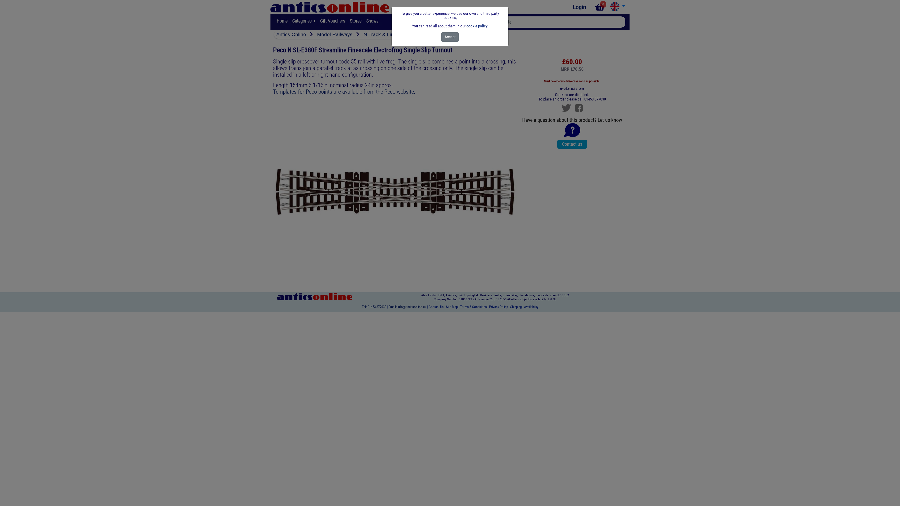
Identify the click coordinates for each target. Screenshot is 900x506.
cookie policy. (477, 26)
